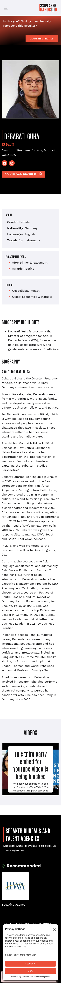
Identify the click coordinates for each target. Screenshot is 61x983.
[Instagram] (12, 163)
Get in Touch (42, 924)
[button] (3, 8)
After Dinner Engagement (29, 262)
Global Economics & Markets (32, 296)
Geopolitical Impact (26, 290)
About (8, 924)
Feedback (23, 924)
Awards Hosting (23, 268)
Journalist (8, 144)
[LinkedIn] (4, 163)
